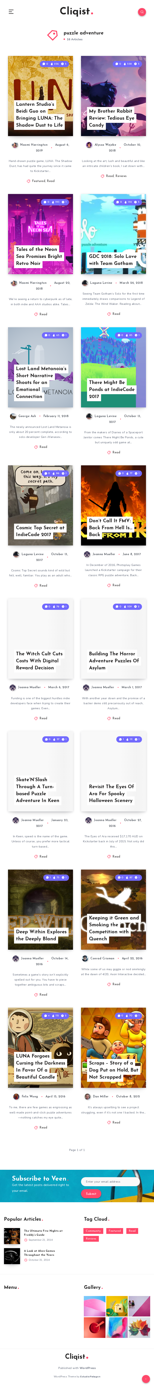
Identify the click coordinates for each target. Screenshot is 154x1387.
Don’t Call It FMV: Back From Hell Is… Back (110, 528)
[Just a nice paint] (117, 1327)
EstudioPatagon (90, 1376)
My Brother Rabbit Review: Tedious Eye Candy (111, 118)
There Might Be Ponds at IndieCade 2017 (112, 389)
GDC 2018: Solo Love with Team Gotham (113, 260)
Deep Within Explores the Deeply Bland (41, 936)
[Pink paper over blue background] (94, 1306)
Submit (91, 1194)
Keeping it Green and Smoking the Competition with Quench (114, 929)
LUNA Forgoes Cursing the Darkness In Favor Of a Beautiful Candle (40, 1067)
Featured (38, 181)
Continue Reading (59, 124)
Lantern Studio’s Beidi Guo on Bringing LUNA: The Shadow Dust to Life (39, 115)
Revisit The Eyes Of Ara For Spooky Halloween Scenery (111, 794)
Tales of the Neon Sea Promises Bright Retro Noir (39, 256)
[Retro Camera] (117, 1306)
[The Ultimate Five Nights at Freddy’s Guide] (12, 1236)
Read (51, 181)
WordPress (88, 1368)
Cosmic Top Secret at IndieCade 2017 (40, 531)
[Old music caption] (139, 1306)
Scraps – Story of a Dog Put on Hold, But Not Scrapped (113, 1070)
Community (93, 1230)
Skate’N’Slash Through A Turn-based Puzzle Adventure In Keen (37, 790)
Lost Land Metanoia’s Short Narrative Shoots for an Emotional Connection (41, 383)
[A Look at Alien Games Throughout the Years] (12, 1256)
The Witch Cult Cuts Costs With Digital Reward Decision (39, 661)
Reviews (121, 176)
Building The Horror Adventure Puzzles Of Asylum (114, 661)
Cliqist (75, 12)
